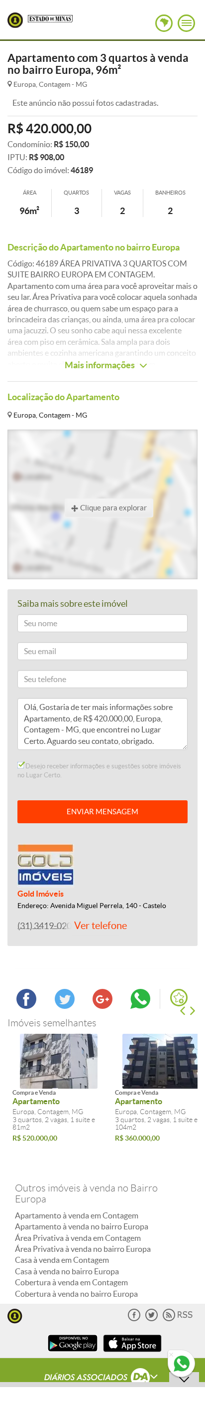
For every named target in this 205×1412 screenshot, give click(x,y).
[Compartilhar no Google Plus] (102, 1005)
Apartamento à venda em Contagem (76, 1215)
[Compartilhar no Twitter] (65, 1005)
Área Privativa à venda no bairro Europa (83, 1248)
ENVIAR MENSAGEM (102, 811)
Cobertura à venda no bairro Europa (76, 1293)
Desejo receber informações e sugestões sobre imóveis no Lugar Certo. (99, 770)
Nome (31, 625)
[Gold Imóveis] (45, 865)
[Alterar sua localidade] (164, 23)
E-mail (31, 653)
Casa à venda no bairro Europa (67, 1271)
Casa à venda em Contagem (62, 1259)
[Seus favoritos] (179, 997)
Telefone (34, 681)
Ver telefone (100, 925)
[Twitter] (151, 1319)
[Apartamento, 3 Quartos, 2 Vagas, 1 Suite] (58, 1061)
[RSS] (178, 1319)
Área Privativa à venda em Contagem (78, 1237)
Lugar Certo (15, 20)
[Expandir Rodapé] (102, 1378)
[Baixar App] (72, 1353)
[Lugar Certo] (14, 1315)
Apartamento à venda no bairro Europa (81, 1226)
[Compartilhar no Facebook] (26, 1005)
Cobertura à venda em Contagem (71, 1282)
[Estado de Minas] (50, 17)
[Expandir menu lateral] (186, 23)
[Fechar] (171, 1355)
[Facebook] (134, 1319)
